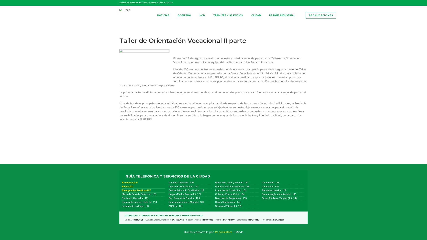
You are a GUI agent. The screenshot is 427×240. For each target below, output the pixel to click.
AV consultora (223, 232)
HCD (202, 15)
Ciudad (256, 15)
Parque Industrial (282, 15)
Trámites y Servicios (228, 15)
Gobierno (184, 15)
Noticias (163, 15)
